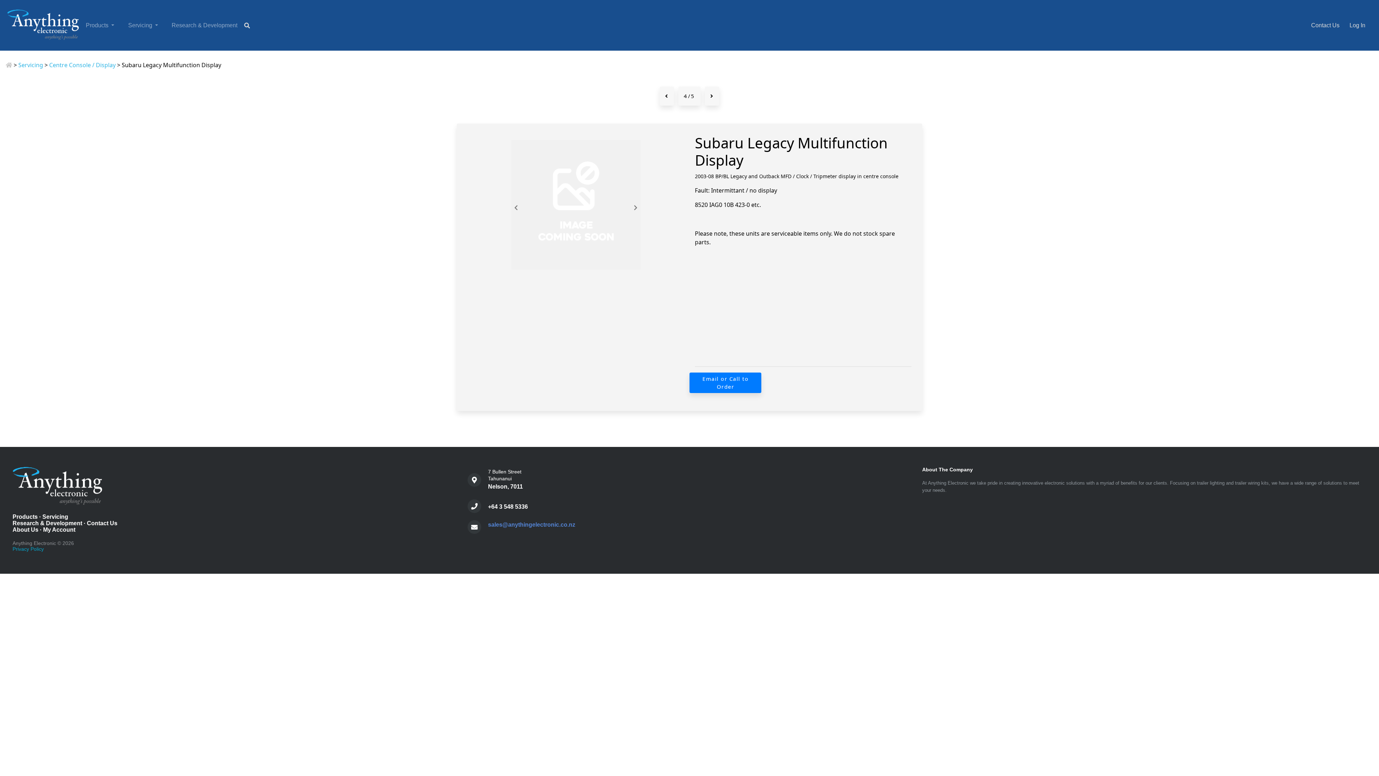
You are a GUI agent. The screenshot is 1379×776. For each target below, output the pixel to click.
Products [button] (98, 25)
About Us (25, 530)
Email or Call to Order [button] (725, 383)
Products (25, 517)
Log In (1357, 25)
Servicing (30, 65)
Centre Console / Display (82, 65)
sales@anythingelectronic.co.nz (531, 525)
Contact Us (1325, 25)
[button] (1366, 740)
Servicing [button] (141, 25)
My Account (59, 530)
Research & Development (204, 25)
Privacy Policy (28, 549)
